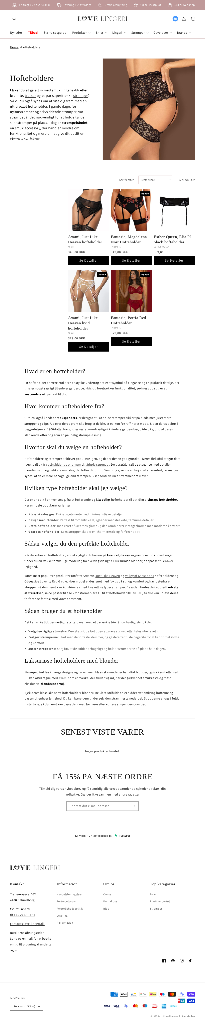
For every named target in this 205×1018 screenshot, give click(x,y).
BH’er (153, 894)
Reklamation (65, 922)
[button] (14, 18)
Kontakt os (110, 901)
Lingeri (117, 33)
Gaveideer (161, 33)
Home (14, 47)
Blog (106, 908)
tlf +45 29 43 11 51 (22, 915)
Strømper (138, 33)
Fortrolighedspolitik (70, 908)
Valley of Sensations (139, 576)
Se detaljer (88, 260)
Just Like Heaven (107, 576)
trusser (30, 95)
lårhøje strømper (97, 464)
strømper (80, 95)
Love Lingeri (164, 1016)
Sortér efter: (127, 180)
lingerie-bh (70, 90)
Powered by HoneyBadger (182, 1016)
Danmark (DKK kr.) (24, 1006)
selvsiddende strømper (64, 464)
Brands (182, 33)
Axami (63, 678)
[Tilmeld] (134, 806)
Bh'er (99, 33)
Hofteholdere (30, 47)
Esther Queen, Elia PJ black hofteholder (173, 239)
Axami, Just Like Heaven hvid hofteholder (83, 322)
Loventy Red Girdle (53, 581)
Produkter (79, 33)
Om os (107, 894)
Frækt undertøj (160, 901)
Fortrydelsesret (67, 901)
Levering (62, 915)
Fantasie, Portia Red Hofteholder (128, 320)
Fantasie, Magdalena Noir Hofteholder (129, 239)
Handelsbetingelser (69, 894)
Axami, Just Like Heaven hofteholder (85, 239)
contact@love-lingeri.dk (27, 924)
